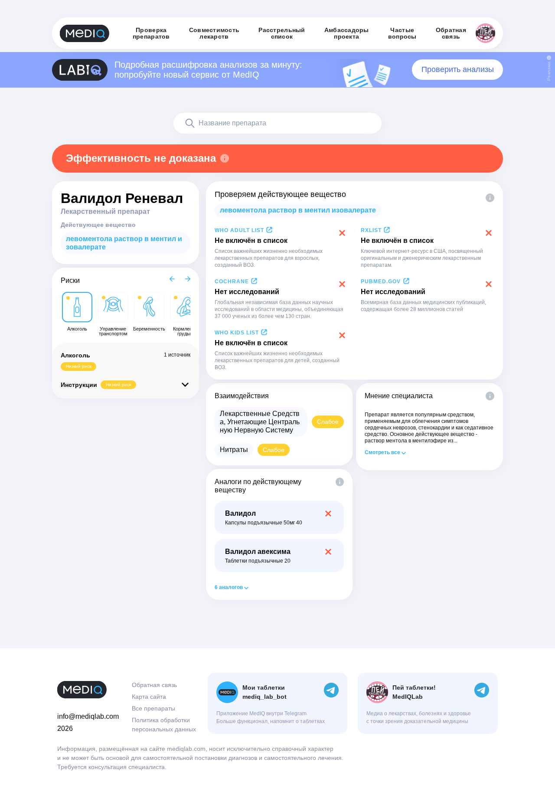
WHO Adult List (239, 230)
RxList (371, 230)
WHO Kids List (237, 333)
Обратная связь (154, 684)
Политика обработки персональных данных (164, 725)
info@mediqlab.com (88, 716)
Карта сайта (149, 696)
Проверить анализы (457, 69)
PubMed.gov (381, 281)
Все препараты (153, 708)
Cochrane (232, 281)
